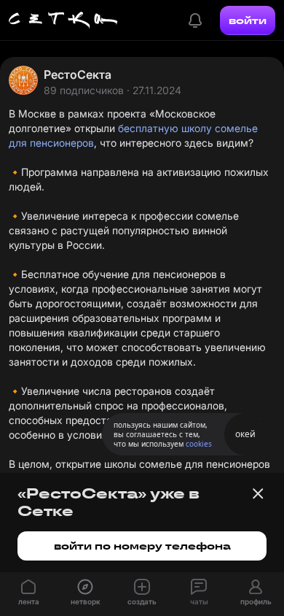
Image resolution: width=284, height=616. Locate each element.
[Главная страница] (63, 20)
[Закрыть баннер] (258, 493)
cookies (199, 444)
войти (248, 20)
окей (245, 434)
